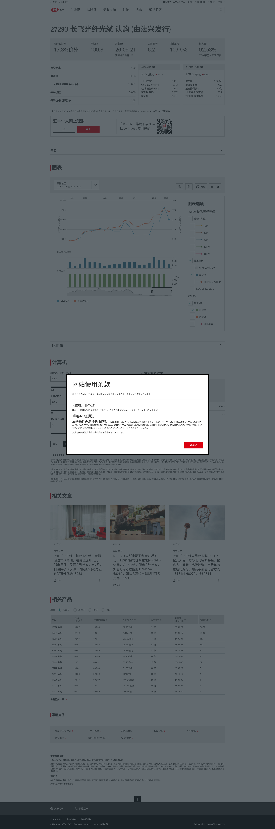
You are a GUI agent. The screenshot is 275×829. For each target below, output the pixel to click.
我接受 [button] (193, 445)
